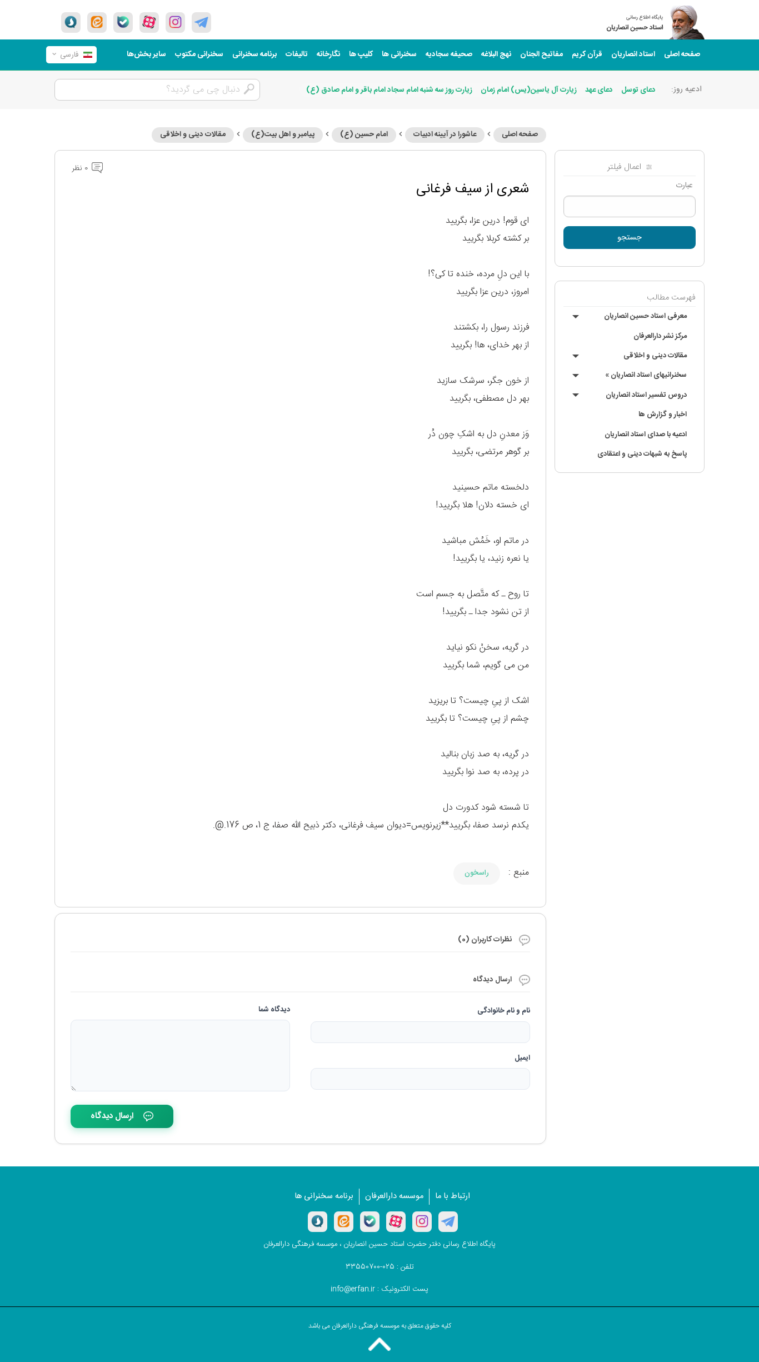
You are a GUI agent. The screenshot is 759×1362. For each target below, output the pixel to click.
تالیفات (297, 54)
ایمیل (522, 1058)
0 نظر (81, 168)
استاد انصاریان (633, 54)
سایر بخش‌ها (146, 54)
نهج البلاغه (496, 54)
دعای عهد (599, 90)
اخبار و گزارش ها (662, 414)
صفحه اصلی (682, 54)
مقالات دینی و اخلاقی (655, 356)
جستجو (629, 238)
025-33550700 (370, 1267)
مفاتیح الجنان (541, 54)
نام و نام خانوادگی (503, 1011)
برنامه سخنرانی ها (323, 1196)
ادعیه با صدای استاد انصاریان (646, 434)
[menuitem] (682, 54)
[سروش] (71, 22)
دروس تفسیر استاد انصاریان (646, 395)
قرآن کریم (587, 54)
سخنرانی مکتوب (199, 54)
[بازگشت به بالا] (379, 1344)
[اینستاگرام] (422, 1221)
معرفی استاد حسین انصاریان (645, 316)
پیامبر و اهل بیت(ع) (282, 134)
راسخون (477, 873)
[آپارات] (149, 22)
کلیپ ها (361, 54)
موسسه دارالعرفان (394, 1196)
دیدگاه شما (274, 1010)
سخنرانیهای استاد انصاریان (646, 375)
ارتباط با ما (452, 1196)
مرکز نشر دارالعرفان (660, 336)
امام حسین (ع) (364, 134)
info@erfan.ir (353, 1289)
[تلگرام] (201, 22)
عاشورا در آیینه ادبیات (444, 134)
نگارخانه (328, 54)
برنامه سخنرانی (254, 54)
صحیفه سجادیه (449, 54)
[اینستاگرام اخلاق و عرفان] (175, 22)
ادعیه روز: (686, 89)
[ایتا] (97, 22)
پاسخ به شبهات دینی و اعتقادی (642, 454)
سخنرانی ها (399, 54)
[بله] (123, 22)
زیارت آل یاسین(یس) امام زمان (529, 90)
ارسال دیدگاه (112, 1116)
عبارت (684, 185)
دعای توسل (638, 90)
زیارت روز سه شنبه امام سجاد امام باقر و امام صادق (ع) (389, 90)
